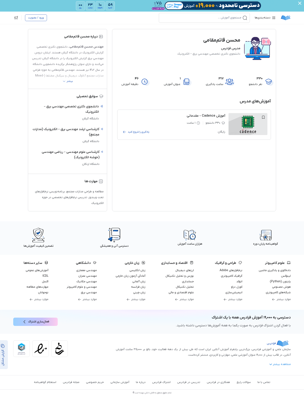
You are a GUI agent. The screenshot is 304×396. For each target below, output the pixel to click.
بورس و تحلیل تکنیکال (179, 276)
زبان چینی (139, 292)
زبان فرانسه (138, 287)
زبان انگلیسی (137, 270)
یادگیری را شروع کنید (138, 132)
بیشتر (70, 81)
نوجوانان (43, 292)
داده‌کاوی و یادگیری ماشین (275, 270)
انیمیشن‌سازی (233, 292)
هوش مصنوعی (281, 287)
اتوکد (239, 282)
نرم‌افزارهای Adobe (231, 270)
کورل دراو (236, 287)
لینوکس (286, 276)
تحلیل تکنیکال (185, 287)
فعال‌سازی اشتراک (38, 322)
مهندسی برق (89, 292)
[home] (285, 17)
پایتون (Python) (280, 282)
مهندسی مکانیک (87, 282)
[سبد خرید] (16, 18)
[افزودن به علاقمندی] (263, 117)
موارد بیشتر (283, 299)
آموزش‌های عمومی (37, 270)
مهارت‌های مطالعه (37, 287)
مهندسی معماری (86, 270)
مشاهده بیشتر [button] (282, 364)
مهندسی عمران (87, 276)
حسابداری (188, 282)
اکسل (45, 282)
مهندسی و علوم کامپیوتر (82, 287)
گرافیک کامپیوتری (231, 276)
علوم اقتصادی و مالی (181, 292)
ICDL (45, 276)
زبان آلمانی (138, 282)
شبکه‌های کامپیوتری (278, 292)
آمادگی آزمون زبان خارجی (130, 276)
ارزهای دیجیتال (184, 270)
